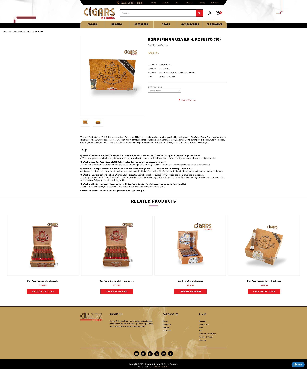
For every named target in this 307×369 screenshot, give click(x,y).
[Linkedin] (163, 354)
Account (202, 321)
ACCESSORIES (190, 24)
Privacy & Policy (206, 337)
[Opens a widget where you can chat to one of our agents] (298, 365)
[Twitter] (143, 354)
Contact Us (204, 324)
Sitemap (202, 340)
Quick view (43, 246)
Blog (201, 327)
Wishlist (215, 2)
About (165, 2)
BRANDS (117, 24)
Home (153, 2)
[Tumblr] (170, 354)
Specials (166, 327)
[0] (218, 13)
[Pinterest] (157, 354)
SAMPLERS (141, 24)
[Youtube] (136, 354)
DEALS (166, 24)
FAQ (177, 2)
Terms (201, 2)
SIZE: (150, 76)
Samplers (166, 324)
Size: (155, 87)
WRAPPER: (152, 72)
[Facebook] (150, 354)
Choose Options (43, 291)
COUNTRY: (152, 69)
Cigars (165, 321)
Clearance (166, 330)
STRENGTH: (152, 65)
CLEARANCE (214, 24)
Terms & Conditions (207, 333)
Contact (188, 2)
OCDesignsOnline (161, 367)
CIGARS (92, 24)
